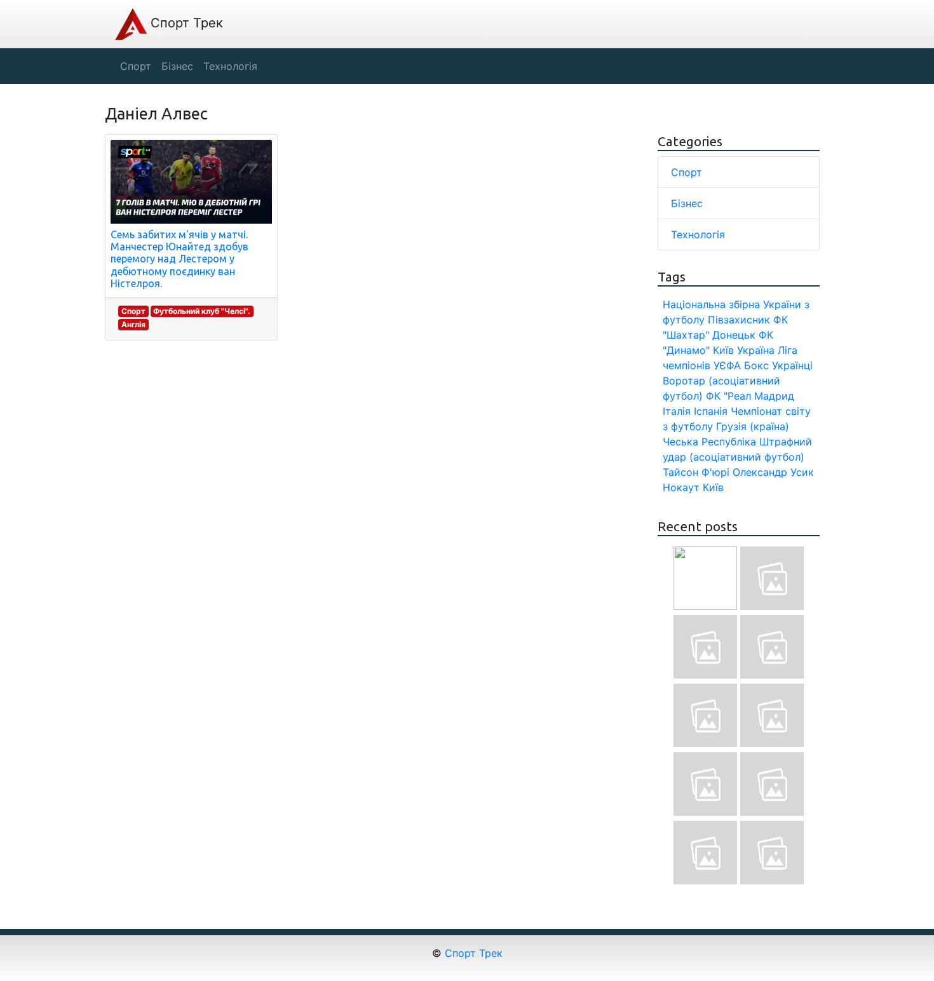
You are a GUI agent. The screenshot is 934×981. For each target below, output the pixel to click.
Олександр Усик (773, 472)
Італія (677, 411)
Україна (756, 350)
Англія (133, 324)
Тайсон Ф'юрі (696, 472)
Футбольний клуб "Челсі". (201, 311)
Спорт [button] (135, 66)
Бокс (756, 365)
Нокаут (681, 487)
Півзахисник (739, 319)
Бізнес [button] (177, 66)
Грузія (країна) (752, 426)
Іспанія (711, 411)
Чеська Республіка (709, 441)
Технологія (698, 234)
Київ (713, 487)
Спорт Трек (185, 22)
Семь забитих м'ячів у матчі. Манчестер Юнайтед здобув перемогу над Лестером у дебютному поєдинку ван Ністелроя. (179, 259)
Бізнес (687, 203)
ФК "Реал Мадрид (750, 395)
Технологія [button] (230, 66)
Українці (792, 365)
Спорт (133, 311)
